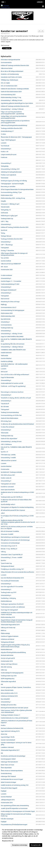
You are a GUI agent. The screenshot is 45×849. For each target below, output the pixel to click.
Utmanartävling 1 (6, 242)
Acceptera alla (36, 845)
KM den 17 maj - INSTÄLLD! (9, 549)
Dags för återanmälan (7, 377)
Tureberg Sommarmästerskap (10, 412)
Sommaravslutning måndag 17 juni (11, 192)
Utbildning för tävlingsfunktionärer (11, 172)
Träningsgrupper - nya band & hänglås (12, 183)
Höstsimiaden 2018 (7, 661)
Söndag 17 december (7, 250)
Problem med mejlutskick (8, 175)
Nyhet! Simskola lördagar (8, 782)
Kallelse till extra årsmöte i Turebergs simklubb (15, 88)
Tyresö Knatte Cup (6, 563)
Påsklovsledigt (5, 633)
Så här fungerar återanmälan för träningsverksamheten (17, 189)
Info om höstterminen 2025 (9, 86)
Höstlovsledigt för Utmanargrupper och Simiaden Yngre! (18, 811)
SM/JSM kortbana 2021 (8, 475)
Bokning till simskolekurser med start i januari (14, 707)
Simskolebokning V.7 (7, 131)
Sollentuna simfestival (7, 639)
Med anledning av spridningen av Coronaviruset (15, 537)
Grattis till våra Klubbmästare (9, 418)
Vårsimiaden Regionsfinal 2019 (10, 624)
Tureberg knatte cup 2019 (8, 592)
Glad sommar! (5, 298)
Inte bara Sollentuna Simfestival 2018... (12, 728)
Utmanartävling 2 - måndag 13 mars (11, 333)
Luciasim (3, 143)
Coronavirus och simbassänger (10, 543)
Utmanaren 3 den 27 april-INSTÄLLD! (12, 554)
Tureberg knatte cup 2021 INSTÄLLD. (12, 497)
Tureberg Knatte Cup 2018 (8, 675)
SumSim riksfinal (6, 261)
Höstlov (3, 725)
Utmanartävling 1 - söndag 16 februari (12, 109)
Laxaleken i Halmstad (7, 747)
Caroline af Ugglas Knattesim (9, 636)
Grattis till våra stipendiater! (9, 438)
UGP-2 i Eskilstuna (6, 444)
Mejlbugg (4, 304)
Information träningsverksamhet (10, 59)
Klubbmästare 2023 (7, 313)
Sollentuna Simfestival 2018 (9, 696)
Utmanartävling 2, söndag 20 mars (11, 441)
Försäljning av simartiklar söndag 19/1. (12, 569)
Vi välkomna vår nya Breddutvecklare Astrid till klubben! (17, 424)
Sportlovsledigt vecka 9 (8, 504)
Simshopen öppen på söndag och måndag (14, 180)
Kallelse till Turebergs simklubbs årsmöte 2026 (15, 65)
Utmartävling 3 (5, 322)
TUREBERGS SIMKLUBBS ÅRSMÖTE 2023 (13, 349)
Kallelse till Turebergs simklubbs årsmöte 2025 (15, 106)
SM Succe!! (4, 371)
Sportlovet (4, 230)
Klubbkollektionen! (6, 649)
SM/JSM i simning (6, 667)
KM (2, 684)
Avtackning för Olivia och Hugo (10, 301)
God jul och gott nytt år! (8, 658)
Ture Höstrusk (5, 146)
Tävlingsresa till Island (7, 566)
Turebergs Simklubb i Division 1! (10, 715)
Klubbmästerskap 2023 (8, 316)
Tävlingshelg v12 (6, 210)
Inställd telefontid (6, 352)
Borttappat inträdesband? (8, 290)
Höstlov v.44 (4, 151)
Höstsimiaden (5, 469)
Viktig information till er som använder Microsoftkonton (17, 572)
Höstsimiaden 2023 (7, 269)
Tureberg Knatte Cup (7, 218)
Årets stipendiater (6, 767)
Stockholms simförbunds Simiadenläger (13, 756)
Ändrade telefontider (7, 655)
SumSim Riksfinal (6, 358)
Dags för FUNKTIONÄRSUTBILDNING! (12, 336)
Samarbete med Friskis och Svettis (11, 77)
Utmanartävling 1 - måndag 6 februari (12, 347)
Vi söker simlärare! (6, 275)
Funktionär (4, 157)
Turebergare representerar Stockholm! (12, 604)
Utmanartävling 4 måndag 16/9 (10, 169)
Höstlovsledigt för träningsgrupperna (12, 673)
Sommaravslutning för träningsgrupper (12, 310)
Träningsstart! (5, 409)
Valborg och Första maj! (8, 627)
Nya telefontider (5, 319)
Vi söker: (3, 134)
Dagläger (3, 791)
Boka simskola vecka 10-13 (9, 693)
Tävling (3, 233)
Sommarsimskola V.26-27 (8, 307)
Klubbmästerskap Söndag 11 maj (11, 97)
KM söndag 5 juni (6, 421)
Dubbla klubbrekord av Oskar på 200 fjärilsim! (14, 718)
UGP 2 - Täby (4, 221)
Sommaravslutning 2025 (8, 94)
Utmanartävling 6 (6, 148)
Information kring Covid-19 (9, 546)
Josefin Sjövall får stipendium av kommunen (14, 808)
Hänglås (3, 201)
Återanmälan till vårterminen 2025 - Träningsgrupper (16, 137)
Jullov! (3, 513)
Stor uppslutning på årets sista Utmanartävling (15, 805)
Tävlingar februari (6, 236)
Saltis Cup (4, 670)
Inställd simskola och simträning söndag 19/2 (14, 785)
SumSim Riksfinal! (6, 797)
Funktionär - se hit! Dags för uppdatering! (13, 386)
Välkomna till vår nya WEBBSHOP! (11, 264)
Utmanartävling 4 (6, 293)
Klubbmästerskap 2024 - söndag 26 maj (13, 198)
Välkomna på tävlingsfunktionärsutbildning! (14, 125)
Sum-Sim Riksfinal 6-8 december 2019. (12, 578)
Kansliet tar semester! (14, 31)
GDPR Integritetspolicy (7, 678)
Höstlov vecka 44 (6, 478)
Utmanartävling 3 (6, 430)
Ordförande (4, 212)
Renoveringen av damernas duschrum (12, 392)
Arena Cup (4, 734)
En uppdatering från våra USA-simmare (12, 344)
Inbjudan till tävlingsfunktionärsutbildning (13, 652)
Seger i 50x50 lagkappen (8, 140)
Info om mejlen (5, 83)
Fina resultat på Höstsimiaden (10, 581)
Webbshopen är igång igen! (9, 215)
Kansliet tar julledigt (7, 361)
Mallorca (3, 630)
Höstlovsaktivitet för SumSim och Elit (12, 383)
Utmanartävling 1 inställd (8, 457)
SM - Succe (4, 266)
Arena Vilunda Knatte (7, 690)
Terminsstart (4, 178)
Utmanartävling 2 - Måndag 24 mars (11, 100)
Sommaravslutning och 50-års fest (11, 415)
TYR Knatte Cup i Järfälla (8, 454)
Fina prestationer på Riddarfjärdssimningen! (14, 824)
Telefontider (4, 355)
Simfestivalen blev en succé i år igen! (12, 779)
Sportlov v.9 (4, 452)
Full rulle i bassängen (7, 818)
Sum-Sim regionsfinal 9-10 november (12, 586)
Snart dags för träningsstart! (9, 610)
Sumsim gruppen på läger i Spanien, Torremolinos (16, 687)
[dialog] (22, 837)
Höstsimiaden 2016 (7, 802)
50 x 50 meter (5, 406)
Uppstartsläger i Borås (7, 737)
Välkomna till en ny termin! (8, 460)
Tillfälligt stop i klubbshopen (9, 80)
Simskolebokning (6, 773)
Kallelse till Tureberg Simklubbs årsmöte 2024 (14, 227)
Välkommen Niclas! (6, 68)
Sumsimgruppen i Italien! (8, 759)
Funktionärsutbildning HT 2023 (10, 284)
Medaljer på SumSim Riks (8, 705)
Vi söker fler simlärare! (7, 427)
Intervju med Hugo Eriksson (9, 664)
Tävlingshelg (4, 166)
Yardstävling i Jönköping (8, 598)
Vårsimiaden (4, 433)
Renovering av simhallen (8, 186)
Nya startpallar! (5, 699)
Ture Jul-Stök (5, 258)
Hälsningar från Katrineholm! (9, 762)
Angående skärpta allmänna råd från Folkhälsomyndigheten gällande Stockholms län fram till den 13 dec (18, 522)
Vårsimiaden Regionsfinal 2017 (10, 750)
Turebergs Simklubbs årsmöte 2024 (11, 239)
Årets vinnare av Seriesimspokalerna (12, 770)
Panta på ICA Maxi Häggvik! (9, 788)
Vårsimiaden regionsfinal (8, 681)
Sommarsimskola (6, 62)
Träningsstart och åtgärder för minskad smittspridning (17, 507)
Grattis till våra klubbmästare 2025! (11, 91)
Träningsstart (5, 247)
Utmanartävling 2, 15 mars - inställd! (11, 557)
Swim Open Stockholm (8, 489)
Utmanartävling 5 (6, 163)
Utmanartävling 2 (6, 224)
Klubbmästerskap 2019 (8, 617)
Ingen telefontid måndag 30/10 (10, 731)
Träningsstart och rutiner (8, 484)
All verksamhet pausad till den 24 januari (13, 510)
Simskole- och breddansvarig (10, 74)
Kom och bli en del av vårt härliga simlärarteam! (15, 374)
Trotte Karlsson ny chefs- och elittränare (13, 607)
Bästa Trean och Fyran (7, 765)
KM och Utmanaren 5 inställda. (10, 531)
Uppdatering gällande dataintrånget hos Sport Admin (17, 103)
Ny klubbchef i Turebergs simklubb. (11, 472)
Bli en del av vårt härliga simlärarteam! (12, 71)
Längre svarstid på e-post (8, 154)
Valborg (3, 551)
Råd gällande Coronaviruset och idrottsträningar (15, 540)
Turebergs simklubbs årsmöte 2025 (11, 128)
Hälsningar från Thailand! (8, 776)
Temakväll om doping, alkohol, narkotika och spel (16, 398)
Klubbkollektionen (6, 601)
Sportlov (3, 560)
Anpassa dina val (7, 841)
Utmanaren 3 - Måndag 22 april (10, 204)
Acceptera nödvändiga (19, 845)
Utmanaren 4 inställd (7, 534)
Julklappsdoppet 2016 (8, 799)
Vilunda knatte (5, 207)
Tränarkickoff (5, 403)
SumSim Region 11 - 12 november (11, 281)
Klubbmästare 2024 (7, 195)
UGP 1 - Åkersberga (7, 245)
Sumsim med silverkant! (8, 740)
